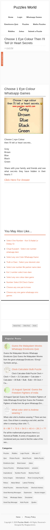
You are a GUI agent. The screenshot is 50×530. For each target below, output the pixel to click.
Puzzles (25, 24)
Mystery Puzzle (34, 473)
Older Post (26, 325)
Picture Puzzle (15, 458)
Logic (19, 17)
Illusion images (40, 493)
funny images (8, 478)
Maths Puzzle (39, 458)
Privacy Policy (30, 517)
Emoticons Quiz (11, 24)
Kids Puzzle (24, 502)
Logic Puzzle (24, 453)
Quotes (33, 502)
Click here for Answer (17, 179)
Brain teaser (21, 463)
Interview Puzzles (22, 488)
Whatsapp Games (34, 17)
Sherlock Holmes (37, 488)
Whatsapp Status (16, 497)
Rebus (5, 483)
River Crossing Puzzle (35, 478)
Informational (20, 478)
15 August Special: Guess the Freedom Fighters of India (27, 391)
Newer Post (16, 325)
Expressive (28, 493)
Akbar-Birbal (15, 483)
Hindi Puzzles (8, 488)
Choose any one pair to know (18, 287)
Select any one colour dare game (20, 277)
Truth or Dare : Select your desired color (23, 262)
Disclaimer (28, 497)
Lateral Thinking (28, 483)
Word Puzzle (27, 458)
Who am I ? (36, 453)
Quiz (5, 458)
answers (35, 468)
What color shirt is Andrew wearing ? (25, 411)
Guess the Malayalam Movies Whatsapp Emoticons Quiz (27, 347)
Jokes (21, 31)
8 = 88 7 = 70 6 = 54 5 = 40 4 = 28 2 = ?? (25, 428)
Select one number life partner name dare (23, 267)
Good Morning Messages (12, 493)
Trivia (5, 497)
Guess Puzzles (8, 468)
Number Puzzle (20, 473)
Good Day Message (10, 502)
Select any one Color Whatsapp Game (22, 257)
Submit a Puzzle (35, 31)
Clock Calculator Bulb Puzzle (26, 369)
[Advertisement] (23, 69)
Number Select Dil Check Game (19, 282)
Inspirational (7, 473)
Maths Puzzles (39, 24)
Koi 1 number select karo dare (19, 272)
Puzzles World (25, 7)
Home (10, 17)
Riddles (11, 31)
